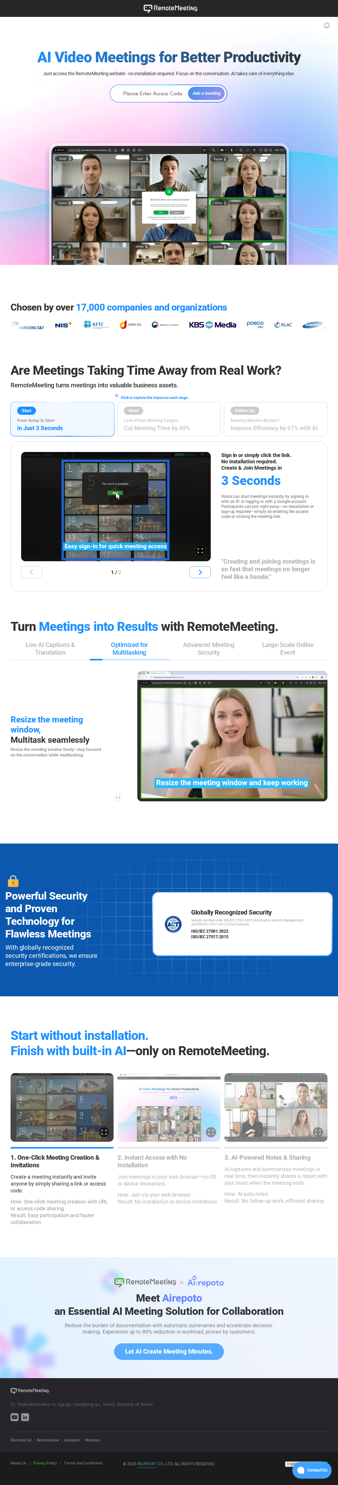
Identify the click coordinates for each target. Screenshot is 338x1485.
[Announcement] (327, 25)
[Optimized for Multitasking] (129, 659)
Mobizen (92, 1440)
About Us (18, 1463)
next (200, 572)
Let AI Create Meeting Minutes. (169, 1351)
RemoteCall (21, 1440)
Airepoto (72, 1440)
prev (31, 572)
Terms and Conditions (83, 1463)
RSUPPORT (147, 1464)
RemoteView (48, 1440)
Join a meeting (206, 93)
